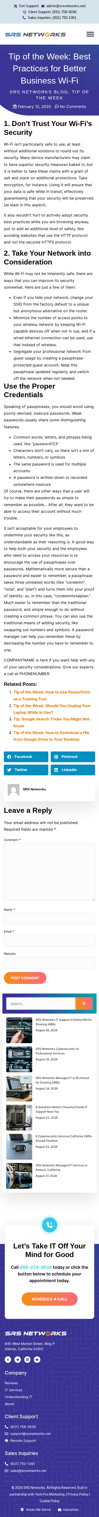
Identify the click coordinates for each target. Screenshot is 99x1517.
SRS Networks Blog (39, 92)
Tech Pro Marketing (50, 1494)
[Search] (84, 1003)
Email (9, 931)
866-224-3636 (36, 1267)
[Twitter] (17, 1359)
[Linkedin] (27, 1359)
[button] (26, 756)
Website (10, 954)
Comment (12, 840)
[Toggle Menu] (90, 34)
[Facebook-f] (8, 1359)
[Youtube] (37, 1359)
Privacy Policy (78, 1494)
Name (9, 909)
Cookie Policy (50, 1501)
